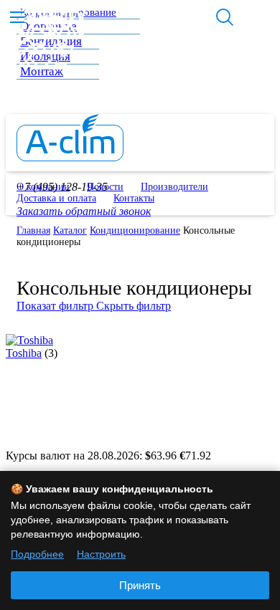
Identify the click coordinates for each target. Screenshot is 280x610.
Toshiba (24, 353)
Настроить (101, 554)
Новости (105, 186)
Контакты (133, 198)
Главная (33, 230)
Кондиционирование (135, 230)
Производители (174, 186)
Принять (140, 585)
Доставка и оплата (56, 198)
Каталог (70, 230)
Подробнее (37, 554)
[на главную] (70, 157)
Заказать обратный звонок (84, 211)
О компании (43, 186)
